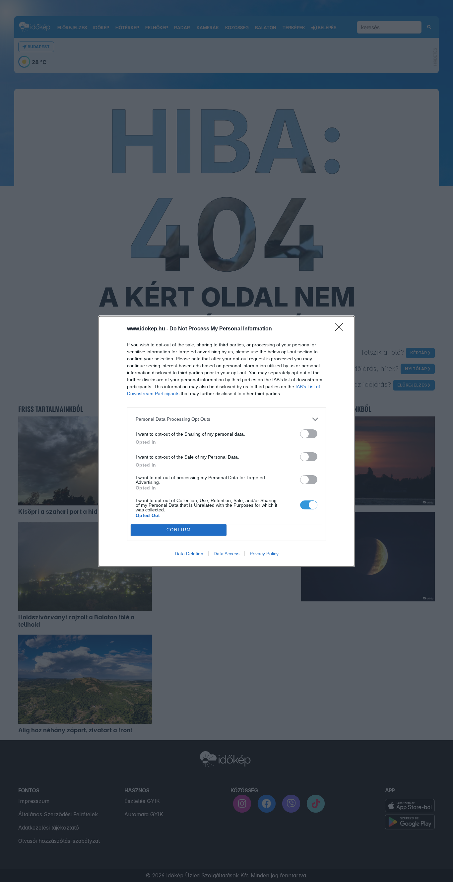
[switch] (308, 433)
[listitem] (226, 419)
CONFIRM (178, 529)
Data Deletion (189, 553)
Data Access (226, 553)
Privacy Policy (264, 553)
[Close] (341, 329)
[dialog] (226, 441)
